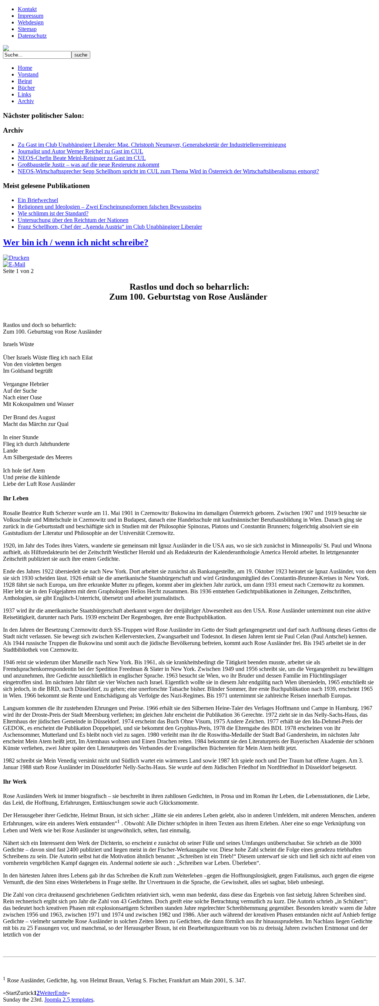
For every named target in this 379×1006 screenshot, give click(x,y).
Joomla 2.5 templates (68, 999)
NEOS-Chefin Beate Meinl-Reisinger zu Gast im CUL (82, 158)
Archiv (26, 101)
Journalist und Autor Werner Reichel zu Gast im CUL (80, 151)
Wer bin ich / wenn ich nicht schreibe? (75, 242)
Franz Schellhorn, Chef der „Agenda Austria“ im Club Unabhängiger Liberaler (110, 227)
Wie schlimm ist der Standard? (53, 213)
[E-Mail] (14, 264)
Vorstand (28, 74)
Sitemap (27, 29)
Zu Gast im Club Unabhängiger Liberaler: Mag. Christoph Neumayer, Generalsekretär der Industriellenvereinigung (152, 144)
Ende (61, 993)
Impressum (30, 16)
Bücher (26, 88)
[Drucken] (16, 258)
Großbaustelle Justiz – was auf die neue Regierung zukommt (88, 164)
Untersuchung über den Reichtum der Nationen (73, 220)
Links (24, 94)
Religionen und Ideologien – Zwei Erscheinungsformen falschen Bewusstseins (109, 207)
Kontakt (27, 9)
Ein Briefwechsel (38, 200)
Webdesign (31, 22)
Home (25, 68)
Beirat (25, 81)
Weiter (47, 993)
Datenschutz (32, 36)
